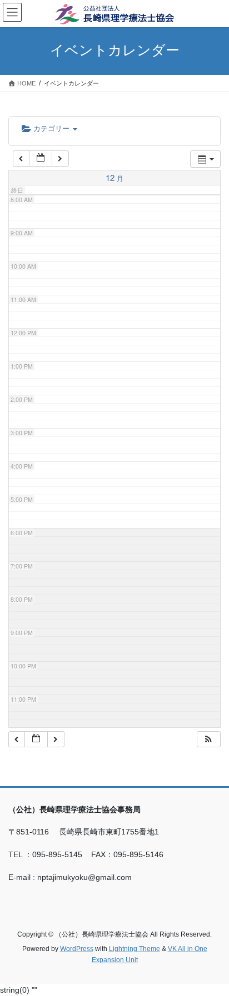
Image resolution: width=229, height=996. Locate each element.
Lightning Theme (134, 949)
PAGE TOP (212, 956)
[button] (208, 739)
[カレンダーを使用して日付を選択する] (40, 158)
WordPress (76, 949)
